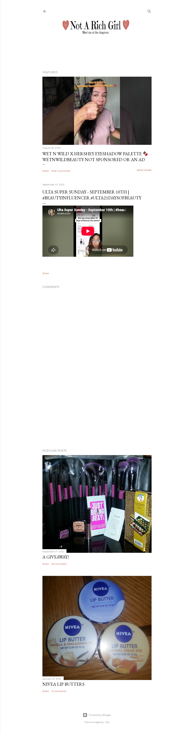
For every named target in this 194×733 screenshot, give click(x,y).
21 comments (59, 691)
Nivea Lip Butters (63, 684)
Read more (144, 170)
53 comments (59, 563)
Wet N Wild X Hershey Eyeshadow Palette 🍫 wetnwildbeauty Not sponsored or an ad (95, 156)
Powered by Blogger (100, 715)
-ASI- (107, 722)
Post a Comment (61, 170)
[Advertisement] (97, 413)
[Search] (149, 10)
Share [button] (45, 170)
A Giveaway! (55, 557)
